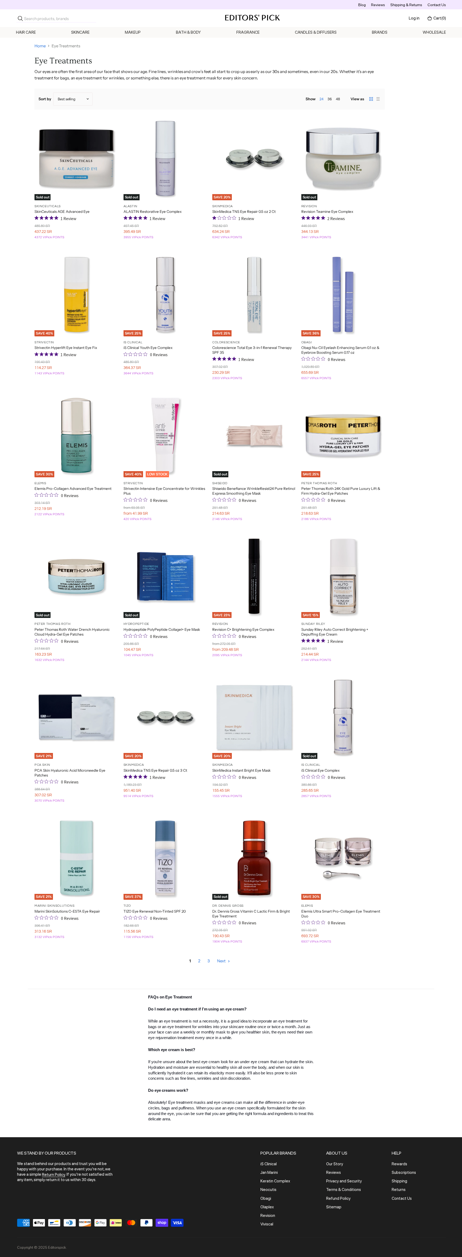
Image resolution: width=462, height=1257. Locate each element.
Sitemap (333, 1207)
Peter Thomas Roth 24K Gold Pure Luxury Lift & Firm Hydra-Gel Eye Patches (340, 490)
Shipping (399, 1181)
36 (330, 99)
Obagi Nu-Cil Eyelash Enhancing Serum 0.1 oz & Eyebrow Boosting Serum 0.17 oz (340, 350)
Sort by (44, 99)
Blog (362, 5)
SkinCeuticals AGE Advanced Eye (62, 211)
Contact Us (437, 5)
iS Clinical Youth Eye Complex (148, 347)
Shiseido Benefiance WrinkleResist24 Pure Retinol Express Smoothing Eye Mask (253, 490)
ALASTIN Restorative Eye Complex (153, 211)
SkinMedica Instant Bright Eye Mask (241, 770)
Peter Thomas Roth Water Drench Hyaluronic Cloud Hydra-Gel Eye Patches (72, 631)
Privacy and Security (344, 1181)
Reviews (378, 5)
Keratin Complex (275, 1181)
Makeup (133, 32)
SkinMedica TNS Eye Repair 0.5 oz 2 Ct (244, 211)
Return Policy (53, 1174)
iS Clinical (268, 1164)
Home (40, 46)
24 (321, 99)
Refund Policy (338, 1198)
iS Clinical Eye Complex (320, 770)
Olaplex (267, 1207)
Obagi (265, 1198)
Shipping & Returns (406, 5)
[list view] (378, 99)
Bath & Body (188, 32)
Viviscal (266, 1224)
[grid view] (371, 99)
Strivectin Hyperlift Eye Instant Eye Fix (65, 347)
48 (338, 99)
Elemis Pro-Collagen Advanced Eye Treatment (72, 488)
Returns (399, 1189)
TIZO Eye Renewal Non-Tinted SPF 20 (155, 911)
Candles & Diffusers (316, 32)
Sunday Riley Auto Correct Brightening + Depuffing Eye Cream (334, 631)
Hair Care (26, 32)
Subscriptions (404, 1172)
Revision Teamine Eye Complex (327, 211)
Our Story (334, 1164)
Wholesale (434, 32)
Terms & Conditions (343, 1189)
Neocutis (268, 1189)
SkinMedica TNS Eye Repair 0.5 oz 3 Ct (155, 770)
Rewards (399, 1164)
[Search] (20, 18)
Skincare (80, 32)
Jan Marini (269, 1172)
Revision (267, 1215)
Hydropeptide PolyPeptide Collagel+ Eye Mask (162, 629)
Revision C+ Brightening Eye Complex (243, 629)
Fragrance (248, 32)
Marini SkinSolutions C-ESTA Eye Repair (67, 911)
